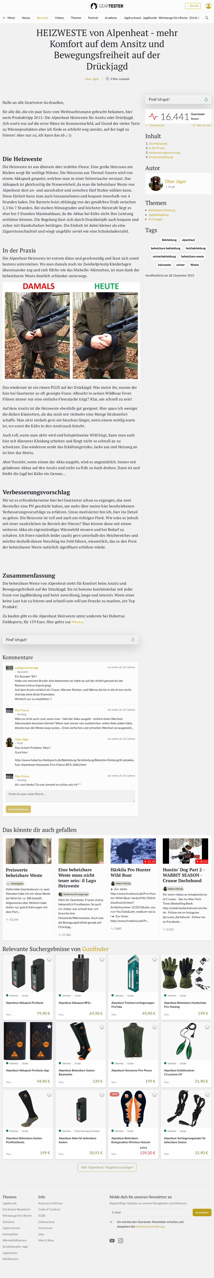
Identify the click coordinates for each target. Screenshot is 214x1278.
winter (180, 264)
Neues (26, 17)
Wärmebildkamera (15, 1240)
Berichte (42, 17)
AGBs (42, 1215)
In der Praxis (157, 148)
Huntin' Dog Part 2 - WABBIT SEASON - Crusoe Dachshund (184, 875)
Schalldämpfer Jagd (15, 1246)
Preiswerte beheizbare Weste (24, 872)
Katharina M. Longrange (76, 894)
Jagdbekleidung (159, 214)
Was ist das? (203, 125)
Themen (76, 17)
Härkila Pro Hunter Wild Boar (131, 872)
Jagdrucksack (132, 17)
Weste (77, 621)
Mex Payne (22, 710)
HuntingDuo (17, 883)
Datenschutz (46, 1222)
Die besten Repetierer (17, 1209)
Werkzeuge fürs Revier (173, 17)
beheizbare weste (192, 256)
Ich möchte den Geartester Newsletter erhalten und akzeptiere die (150, 1224)
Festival (93, 17)
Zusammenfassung (161, 157)
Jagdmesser (10, 1253)
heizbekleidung (196, 248)
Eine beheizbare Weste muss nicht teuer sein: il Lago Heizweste (77, 878)
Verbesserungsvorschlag (164, 152)
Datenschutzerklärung (150, 1226)
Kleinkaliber (10, 1234)
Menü (11, 17)
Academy (111, 17)
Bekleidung (169, 240)
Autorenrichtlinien (50, 1203)
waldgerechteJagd (26, 667)
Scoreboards (156, 125)
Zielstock (8, 1222)
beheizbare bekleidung (165, 248)
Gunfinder (95, 949)
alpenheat (188, 240)
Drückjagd (155, 219)
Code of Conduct (49, 1209)
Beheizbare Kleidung (162, 210)
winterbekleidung (164, 256)
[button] (208, 6)
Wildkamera (10, 1259)
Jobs (41, 1234)
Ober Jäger (92, 79)
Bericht (194, 5)
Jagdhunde (150, 17)
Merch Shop (46, 1240)
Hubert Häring (123, 883)
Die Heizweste (158, 143)
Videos (59, 17)
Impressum (45, 1228)
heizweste (164, 264)
